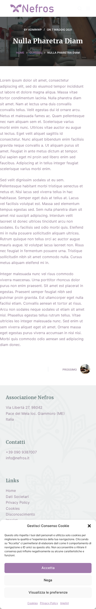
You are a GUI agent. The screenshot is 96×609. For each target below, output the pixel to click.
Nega (48, 580)
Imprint (64, 603)
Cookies (32, 603)
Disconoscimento (20, 514)
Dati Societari (17, 496)
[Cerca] (80, 8)
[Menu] (88, 8)
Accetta (48, 568)
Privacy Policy (49, 603)
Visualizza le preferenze (48, 592)
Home (11, 490)
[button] (89, 526)
